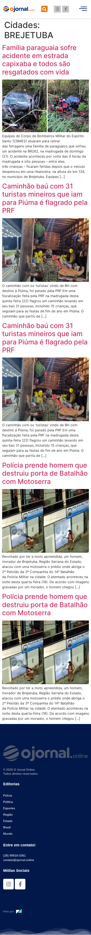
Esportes (9, 808)
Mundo (7, 833)
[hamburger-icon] (83, 9)
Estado (7, 821)
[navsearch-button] (44, 9)
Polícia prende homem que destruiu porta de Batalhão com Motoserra (45, 473)
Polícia (7, 795)
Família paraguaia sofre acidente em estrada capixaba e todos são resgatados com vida (39, 59)
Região (8, 814)
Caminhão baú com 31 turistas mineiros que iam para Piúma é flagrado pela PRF (45, 198)
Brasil (7, 827)
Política (8, 802)
